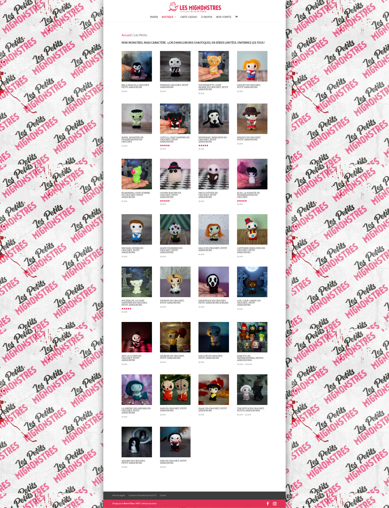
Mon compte (223, 17)
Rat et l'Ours (129, 504)
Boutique (167, 17)
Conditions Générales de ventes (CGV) (142, 495)
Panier (154, 17)
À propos (206, 17)
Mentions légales (118, 495)
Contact (163, 495)
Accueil (127, 35)
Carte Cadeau (188, 17)
